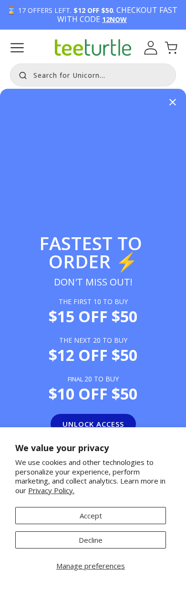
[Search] (20, 73)
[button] (17, 47)
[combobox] (93, 74)
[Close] (172, 102)
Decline (91, 540)
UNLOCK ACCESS (93, 424)
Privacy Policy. (51, 490)
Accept (91, 515)
